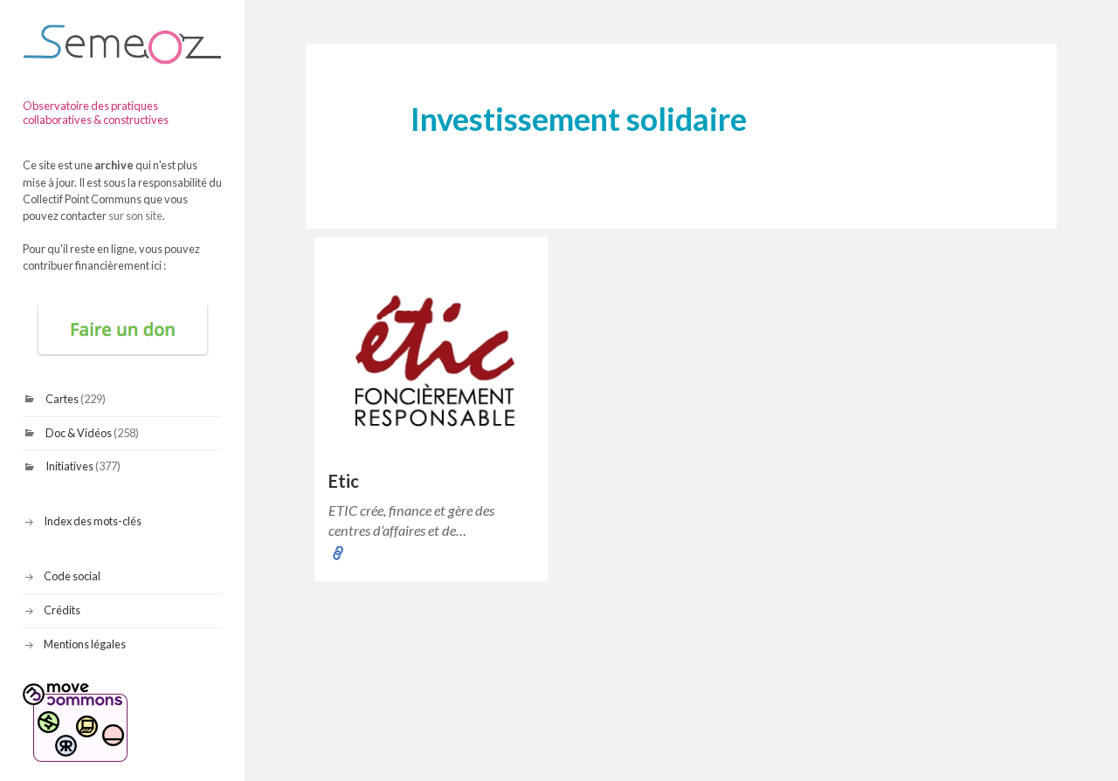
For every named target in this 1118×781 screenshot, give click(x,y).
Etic (343, 480)
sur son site (135, 216)
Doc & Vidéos (78, 433)
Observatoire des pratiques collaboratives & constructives (96, 113)
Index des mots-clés (92, 521)
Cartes (62, 399)
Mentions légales (85, 644)
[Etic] (431, 353)
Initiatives (69, 466)
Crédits (62, 610)
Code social (72, 576)
